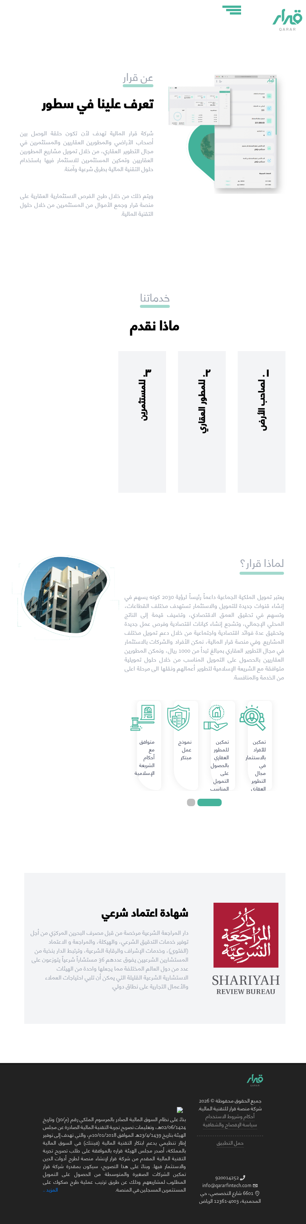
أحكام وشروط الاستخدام (230, 1117)
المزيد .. (50, 1190)
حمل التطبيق (230, 1143)
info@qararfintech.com (227, 1186)
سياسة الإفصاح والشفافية (230, 1125)
